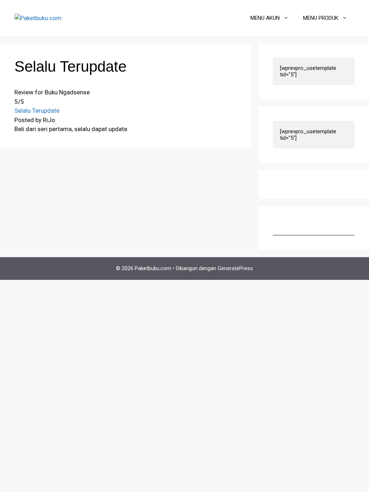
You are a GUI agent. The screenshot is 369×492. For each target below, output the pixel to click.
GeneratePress (235, 268)
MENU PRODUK (320, 18)
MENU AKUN (265, 18)
